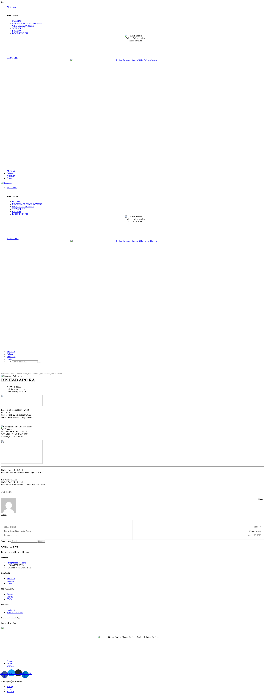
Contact (10, 178)
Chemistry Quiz (255, 531)
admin (18, 386)
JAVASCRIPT (18, 28)
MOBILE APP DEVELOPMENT (27, 23)
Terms (9, 663)
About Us (11, 171)
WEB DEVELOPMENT (23, 26)
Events (10, 594)
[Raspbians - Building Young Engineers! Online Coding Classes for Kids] (6, 183)
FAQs (9, 599)
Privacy (10, 661)
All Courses (12, 7)
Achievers (11, 176)
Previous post (10, 527)
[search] (39, 362)
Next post (257, 527)
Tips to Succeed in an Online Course (17, 531)
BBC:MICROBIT (20, 33)
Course (9, 492)
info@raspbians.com (17, 563)
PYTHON (16, 31)
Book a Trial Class (15, 612)
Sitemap (10, 666)
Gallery (10, 173)
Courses (10, 581)
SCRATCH (17, 21)
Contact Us (11, 610)
